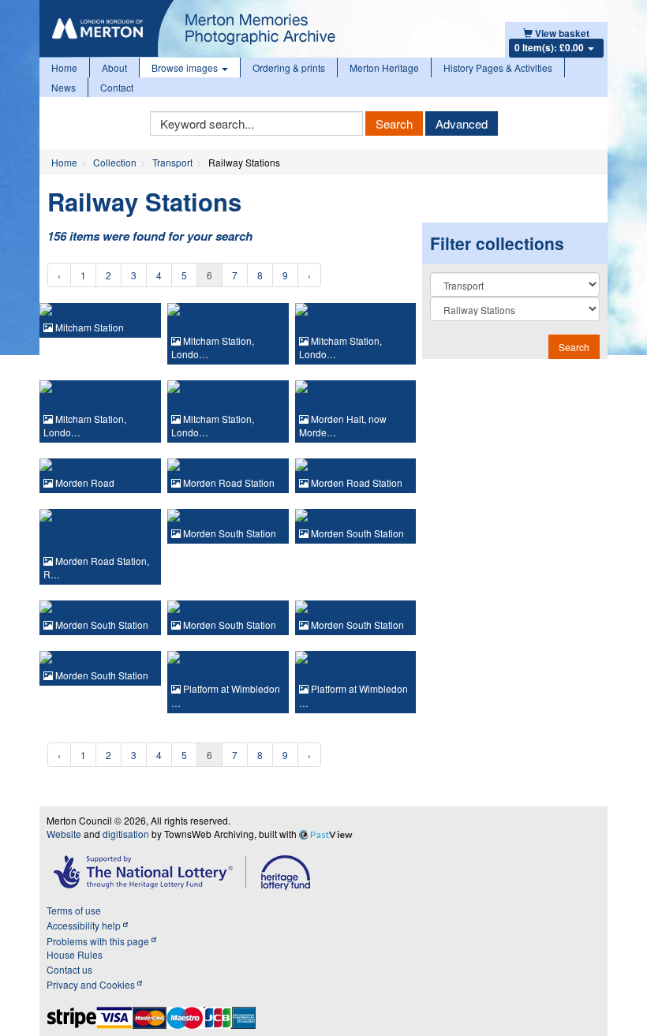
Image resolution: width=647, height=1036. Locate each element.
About (114, 67)
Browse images (185, 67)
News (63, 87)
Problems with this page (99, 941)
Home (64, 67)
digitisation (126, 833)
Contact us (69, 969)
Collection (115, 162)
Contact (116, 87)
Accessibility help (85, 925)
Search (394, 123)
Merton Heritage (384, 67)
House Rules (75, 954)
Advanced (462, 123)
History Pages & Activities (497, 67)
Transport (172, 162)
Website (64, 833)
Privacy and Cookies (92, 984)
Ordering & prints (288, 67)
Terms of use (74, 910)
